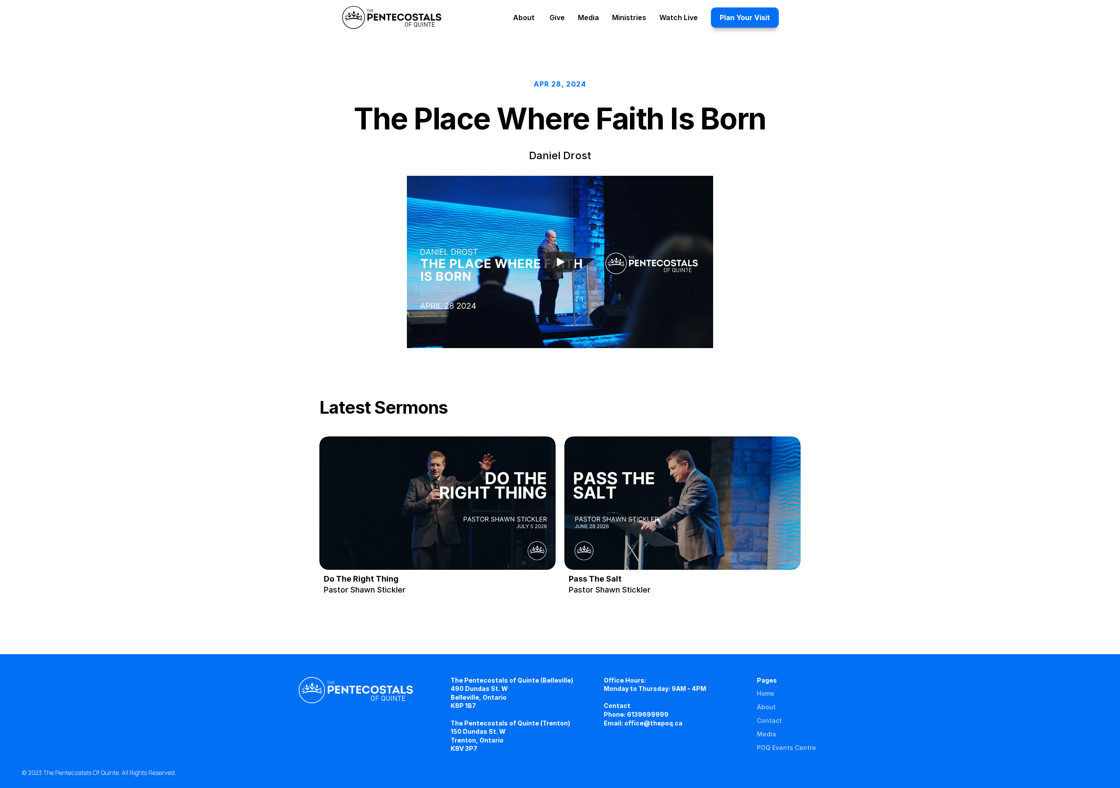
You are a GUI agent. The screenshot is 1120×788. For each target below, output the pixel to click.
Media (766, 734)
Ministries (629, 17)
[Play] (560, 261)
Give (557, 17)
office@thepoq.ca (653, 723)
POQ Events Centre (786, 747)
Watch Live (678, 17)
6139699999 (647, 714)
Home (765, 693)
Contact (769, 720)
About (766, 707)
